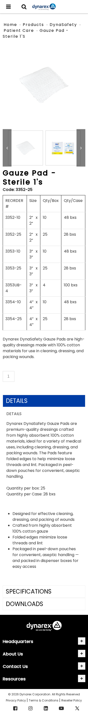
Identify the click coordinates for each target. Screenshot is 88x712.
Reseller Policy (71, 700)
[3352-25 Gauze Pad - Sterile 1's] (26, 148)
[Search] (24, 6)
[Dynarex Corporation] (44, 7)
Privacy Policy (16, 700)
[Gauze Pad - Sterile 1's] (44, 46)
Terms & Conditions (44, 700)
